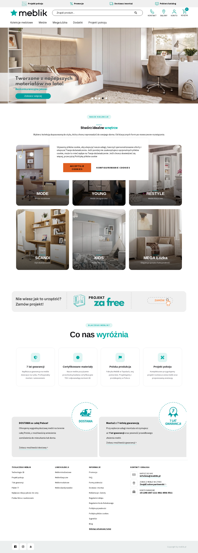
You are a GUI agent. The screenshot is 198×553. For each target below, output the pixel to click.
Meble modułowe (62, 482)
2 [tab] (96, 98)
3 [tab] (99, 98)
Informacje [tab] (94, 467)
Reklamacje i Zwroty (97, 493)
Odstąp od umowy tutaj (100, 529)
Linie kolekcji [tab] (62, 467)
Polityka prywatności (97, 508)
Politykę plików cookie (86, 156)
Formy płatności (95, 482)
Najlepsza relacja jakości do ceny (25, 493)
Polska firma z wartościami (23, 498)
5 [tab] (106, 98)
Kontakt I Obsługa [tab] (139, 467)
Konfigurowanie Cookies (113, 167)
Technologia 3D (18, 472)
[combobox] (97, 13)
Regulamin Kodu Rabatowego (101, 503)
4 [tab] (103, 98)
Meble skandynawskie (63, 488)
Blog (91, 524)
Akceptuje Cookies (77, 168)
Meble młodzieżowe (63, 472)
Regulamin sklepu (96, 498)
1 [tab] (92, 98)
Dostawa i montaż (96, 488)
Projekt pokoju (18, 477)
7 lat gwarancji (18, 482)
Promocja (93, 472)
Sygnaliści (93, 518)
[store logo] (28, 12)
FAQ (90, 477)
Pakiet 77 (15, 488)
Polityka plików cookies (98, 513)
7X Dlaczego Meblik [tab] (21, 467)
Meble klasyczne (61, 477)
